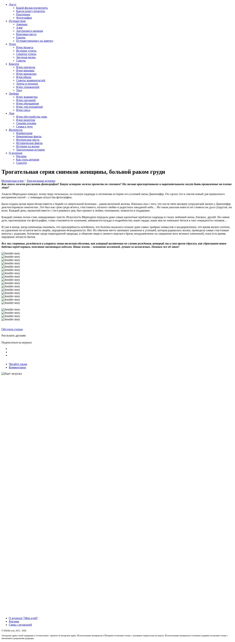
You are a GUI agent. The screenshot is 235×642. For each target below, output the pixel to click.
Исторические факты (29, 143)
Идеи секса (23, 110)
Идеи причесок (25, 67)
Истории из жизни (27, 146)
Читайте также (18, 364)
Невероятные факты (28, 136)
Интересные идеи (12, 180)
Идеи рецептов (25, 120)
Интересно (15, 129)
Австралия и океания (29, 30)
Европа (20, 37)
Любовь (14, 93)
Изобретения (24, 133)
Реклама (21, 156)
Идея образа (23, 77)
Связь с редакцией (20, 624)
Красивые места (26, 34)
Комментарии (17, 367)
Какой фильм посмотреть (32, 7)
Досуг (12, 4)
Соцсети (21, 162)
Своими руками (26, 123)
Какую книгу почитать (30, 11)
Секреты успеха (26, 54)
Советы (21, 60)
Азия (19, 27)
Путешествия (17, 21)
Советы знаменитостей (30, 80)
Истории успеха (26, 50)
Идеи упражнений (27, 87)
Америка (21, 24)
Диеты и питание (27, 83)
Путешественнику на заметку (34, 40)
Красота (14, 63)
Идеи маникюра (26, 73)
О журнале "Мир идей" (23, 618)
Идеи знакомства (26, 96)
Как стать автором (27, 159)
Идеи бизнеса (24, 47)
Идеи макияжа (25, 70)
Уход (19, 90)
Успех (12, 44)
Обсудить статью (12, 329)
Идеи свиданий (26, 100)
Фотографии (24, 17)
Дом (11, 113)
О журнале (15, 152)
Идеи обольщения (27, 103)
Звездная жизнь (26, 57)
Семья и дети (24, 126)
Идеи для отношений (29, 106)
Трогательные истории (30, 149)
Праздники (23, 14)
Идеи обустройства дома (31, 116)
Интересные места (27, 139)
